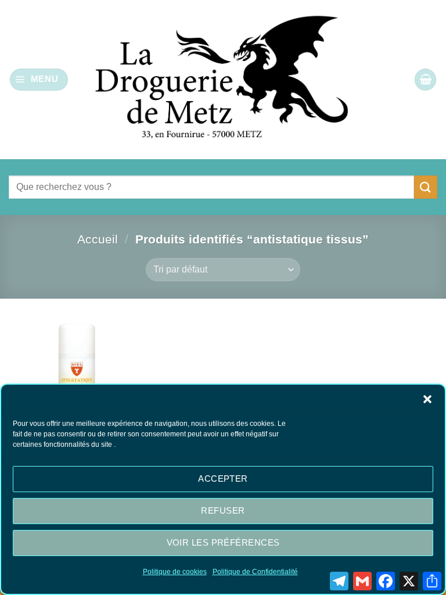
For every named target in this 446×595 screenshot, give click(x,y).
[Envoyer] (425, 186)
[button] (427, 399)
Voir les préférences (223, 542)
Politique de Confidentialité (255, 572)
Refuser (222, 510)
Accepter (223, 478)
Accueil (97, 239)
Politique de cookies (175, 572)
